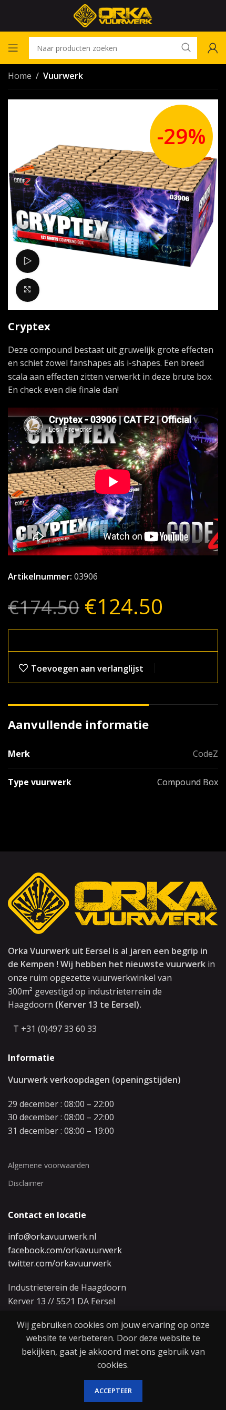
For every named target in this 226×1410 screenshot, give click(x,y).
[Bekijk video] (27, 261)
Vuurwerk (63, 76)
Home (20, 76)
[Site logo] (113, 15)
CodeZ (205, 753)
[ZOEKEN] (186, 48)
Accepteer (113, 1390)
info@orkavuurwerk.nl (52, 1236)
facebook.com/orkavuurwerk (65, 1250)
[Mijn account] (212, 47)
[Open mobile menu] (13, 47)
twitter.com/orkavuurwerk (59, 1263)
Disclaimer (26, 1183)
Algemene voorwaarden (48, 1165)
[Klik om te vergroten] (27, 290)
